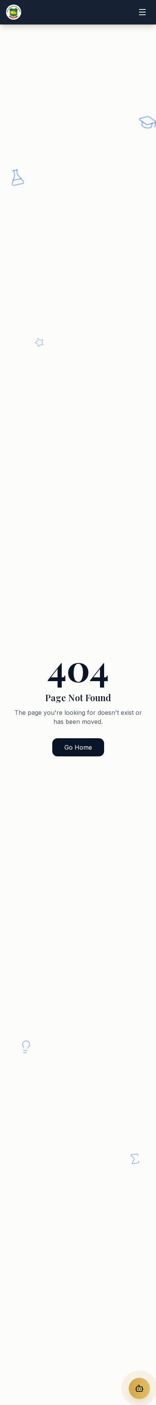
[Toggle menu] (142, 12)
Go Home (78, 747)
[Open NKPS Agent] (139, 1388)
